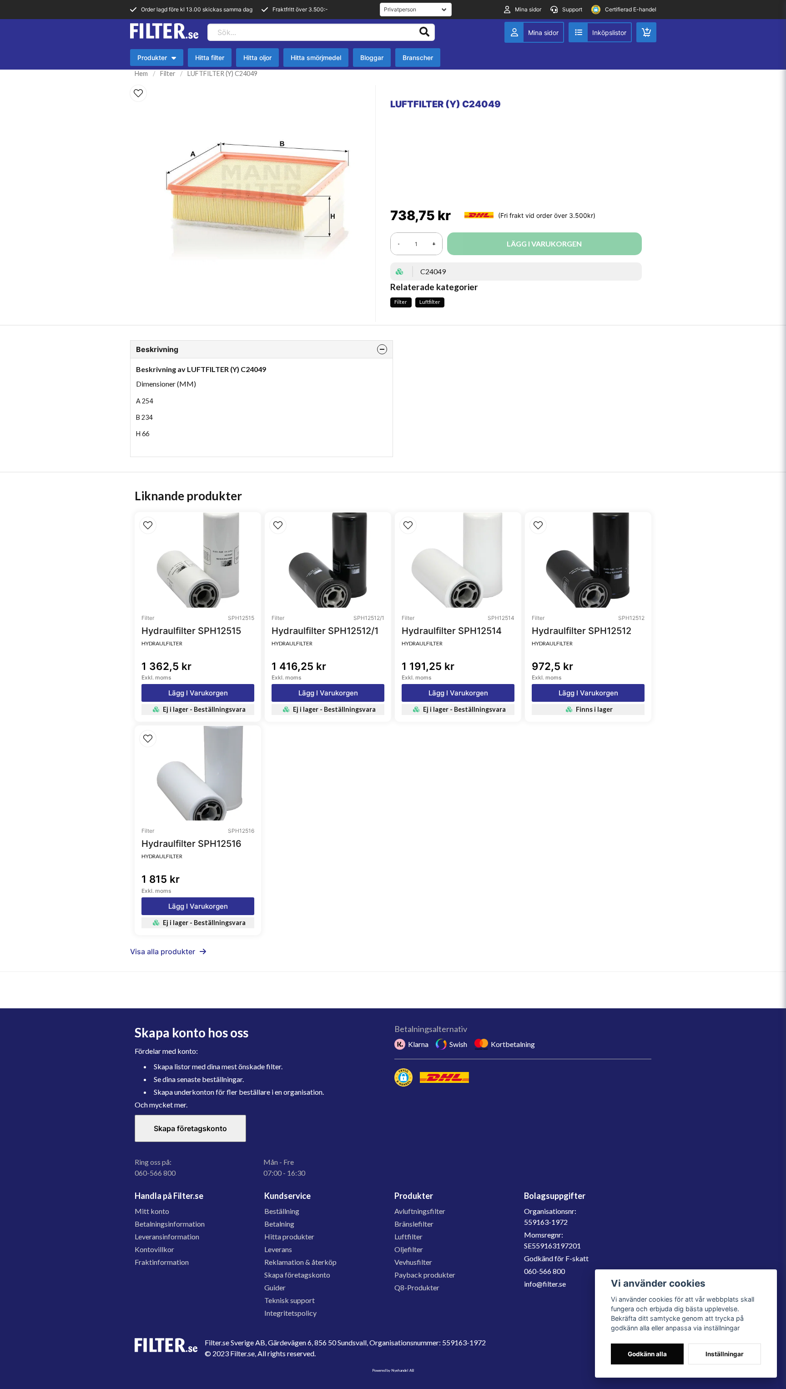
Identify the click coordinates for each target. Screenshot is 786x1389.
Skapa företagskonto (190, 1128)
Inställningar (724, 1354)
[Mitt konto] (534, 32)
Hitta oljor (257, 57)
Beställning (281, 1211)
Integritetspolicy (290, 1312)
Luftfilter (429, 302)
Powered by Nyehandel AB (393, 1370)
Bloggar (371, 57)
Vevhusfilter (413, 1262)
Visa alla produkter (162, 951)
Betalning (279, 1223)
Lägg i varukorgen (198, 693)
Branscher (418, 57)
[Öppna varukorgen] (646, 32)
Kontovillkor (154, 1249)
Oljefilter (408, 1249)
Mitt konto (152, 1211)
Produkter (159, 60)
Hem (141, 73)
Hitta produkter (289, 1236)
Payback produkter (424, 1274)
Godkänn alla (647, 1354)
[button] (138, 93)
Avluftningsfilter (419, 1211)
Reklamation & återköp (300, 1262)
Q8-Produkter (416, 1287)
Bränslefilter (413, 1223)
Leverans (278, 1249)
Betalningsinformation (170, 1223)
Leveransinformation (167, 1236)
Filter (168, 73)
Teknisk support (289, 1300)
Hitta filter (209, 57)
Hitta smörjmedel (316, 57)
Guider (275, 1287)
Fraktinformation (162, 1262)
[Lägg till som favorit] (600, 32)
